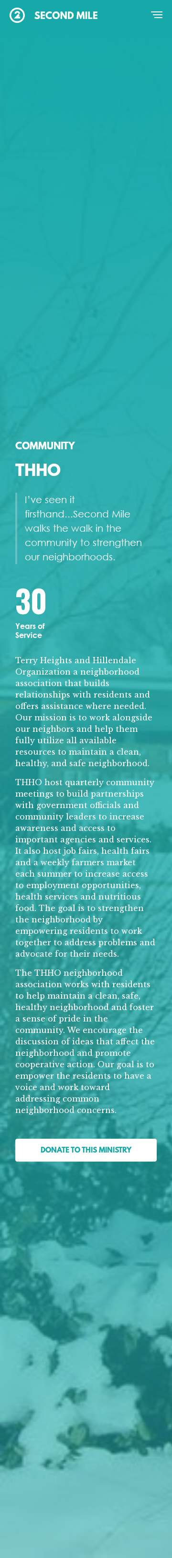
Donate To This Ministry (86, 1150)
